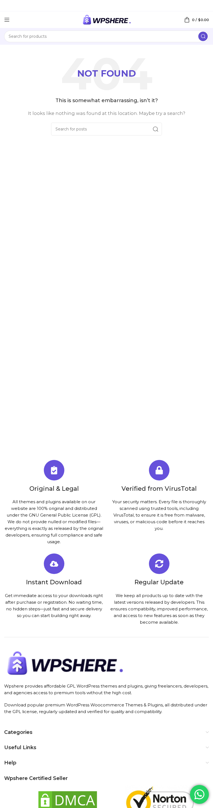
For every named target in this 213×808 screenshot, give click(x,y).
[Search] (203, 36)
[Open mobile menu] (6, 19)
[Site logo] (106, 19)
